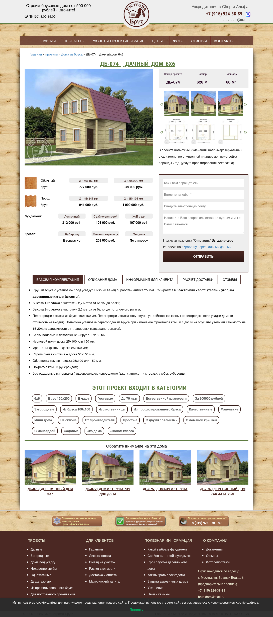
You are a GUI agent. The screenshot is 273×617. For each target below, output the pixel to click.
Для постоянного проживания (53, 594)
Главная (48, 40)
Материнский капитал (105, 581)
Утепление (155, 587)
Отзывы (199, 40)
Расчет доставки (198, 279)
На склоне (68, 420)
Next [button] (245, 103)
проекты (51, 54)
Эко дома (94, 430)
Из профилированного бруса (157, 409)
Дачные (36, 549)
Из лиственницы (112, 409)
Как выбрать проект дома (166, 575)
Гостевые (105, 398)
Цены (158, 40)
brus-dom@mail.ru (236, 19)
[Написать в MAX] (248, 14)
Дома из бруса (72, 54)
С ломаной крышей (201, 420)
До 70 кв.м (129, 398)
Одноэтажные (41, 575)
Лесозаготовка (100, 555)
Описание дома (102, 279)
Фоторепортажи (218, 562)
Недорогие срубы (44, 568)
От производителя (100, 420)
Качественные (200, 409)
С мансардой (44, 430)
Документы (214, 549)
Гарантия (96, 549)
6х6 (37, 398)
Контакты (223, 40)
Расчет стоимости (102, 568)
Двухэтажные (41, 581)
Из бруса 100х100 (76, 409)
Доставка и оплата (103, 575)
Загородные (44, 409)
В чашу (83, 398)
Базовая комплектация (57, 279)
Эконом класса (122, 430)
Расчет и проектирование (118, 40)
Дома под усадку (43, 562)
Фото (178, 40)
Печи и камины (158, 594)
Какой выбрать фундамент (167, 549)
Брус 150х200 (59, 398)
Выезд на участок (102, 562)
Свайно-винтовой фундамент (169, 555)
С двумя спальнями (161, 420)
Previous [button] (162, 103)
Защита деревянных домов (167, 581)
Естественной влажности (166, 398)
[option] (176, 105)
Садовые (71, 430)
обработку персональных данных (206, 246)
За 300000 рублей (209, 398)
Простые (130, 420)
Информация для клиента (149, 279)
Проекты (73, 40)
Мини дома (43, 420)
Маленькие (229, 409)
